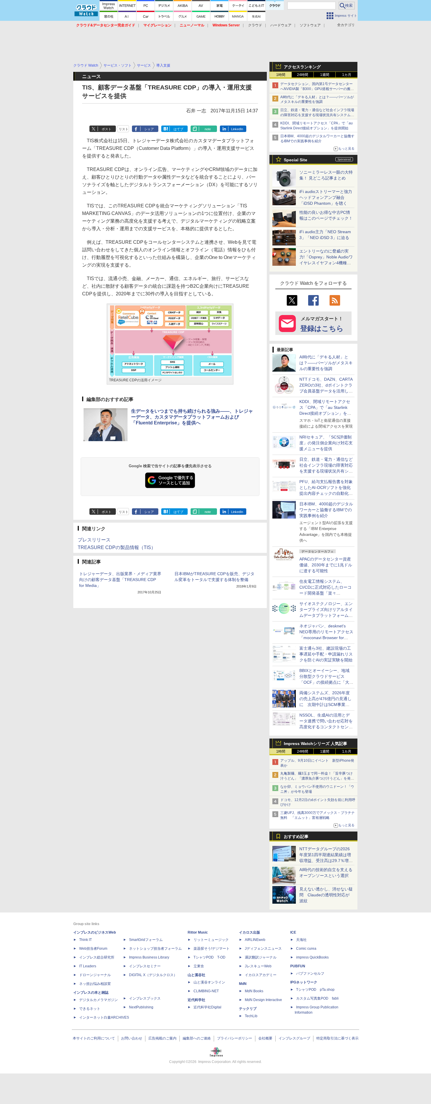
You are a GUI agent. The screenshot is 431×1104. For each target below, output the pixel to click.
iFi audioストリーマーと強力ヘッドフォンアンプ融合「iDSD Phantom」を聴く (325, 197)
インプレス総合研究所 (96, 957)
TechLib (251, 1016)
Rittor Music (198, 932)
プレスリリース (94, 539)
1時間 (280, 75)
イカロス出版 (249, 932)
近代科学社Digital (207, 1007)
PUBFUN (297, 966)
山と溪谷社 (196, 975)
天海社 (301, 940)
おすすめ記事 (296, 836)
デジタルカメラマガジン (98, 1000)
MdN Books (254, 991)
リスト (123, 129)
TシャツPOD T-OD (209, 957)
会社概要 (265, 1038)
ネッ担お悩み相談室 (95, 984)
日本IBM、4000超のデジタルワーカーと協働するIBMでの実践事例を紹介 (326, 510)
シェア (149, 129)
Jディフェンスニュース (263, 948)
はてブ (178, 129)
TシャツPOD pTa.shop (315, 990)
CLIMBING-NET (206, 991)
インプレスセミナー (145, 966)
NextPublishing (141, 1007)
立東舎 (199, 966)
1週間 (324, 75)
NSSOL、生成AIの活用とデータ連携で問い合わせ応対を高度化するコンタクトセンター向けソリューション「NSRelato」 (326, 727)
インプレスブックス (145, 998)
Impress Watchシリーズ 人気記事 (315, 743)
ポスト (106, 129)
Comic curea (306, 948)
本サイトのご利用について (94, 1038)
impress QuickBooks (312, 957)
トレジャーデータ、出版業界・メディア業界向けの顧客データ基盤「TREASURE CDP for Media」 (120, 579)
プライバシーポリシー (234, 1038)
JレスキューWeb (258, 966)
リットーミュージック (211, 940)
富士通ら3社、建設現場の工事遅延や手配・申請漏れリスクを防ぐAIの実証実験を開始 (326, 654)
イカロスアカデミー (260, 975)
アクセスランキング (302, 67)
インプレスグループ (294, 1038)
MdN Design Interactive (263, 1000)
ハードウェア (280, 25)
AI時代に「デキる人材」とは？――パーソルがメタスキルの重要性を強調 (326, 363)
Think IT (85, 940)
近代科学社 (196, 1000)
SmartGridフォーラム (146, 940)
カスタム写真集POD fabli (317, 998)
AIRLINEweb (255, 940)
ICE (293, 932)
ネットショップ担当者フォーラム (155, 948)
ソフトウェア (310, 25)
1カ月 (346, 75)
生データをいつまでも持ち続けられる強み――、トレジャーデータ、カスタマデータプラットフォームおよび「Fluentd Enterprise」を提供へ (192, 417)
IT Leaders (87, 966)
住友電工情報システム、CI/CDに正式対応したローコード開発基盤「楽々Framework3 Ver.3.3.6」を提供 (326, 593)
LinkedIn (237, 129)
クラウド (255, 25)
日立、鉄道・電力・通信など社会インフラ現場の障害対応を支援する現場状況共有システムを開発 (317, 115)
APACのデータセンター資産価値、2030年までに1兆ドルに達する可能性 (325, 565)
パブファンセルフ (310, 973)
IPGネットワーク (303, 982)
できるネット (89, 1009)
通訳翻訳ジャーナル (260, 957)
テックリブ (248, 1009)
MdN (243, 984)
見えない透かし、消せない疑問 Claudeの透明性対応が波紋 (326, 895)
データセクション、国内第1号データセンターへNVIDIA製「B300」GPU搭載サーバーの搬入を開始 (317, 89)
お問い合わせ (131, 1038)
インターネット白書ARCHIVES (104, 1017)
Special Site (295, 160)
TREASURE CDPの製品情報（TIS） (117, 547)
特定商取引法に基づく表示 (337, 1038)
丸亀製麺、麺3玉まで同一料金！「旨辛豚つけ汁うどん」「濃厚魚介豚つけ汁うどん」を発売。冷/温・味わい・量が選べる (316, 778)
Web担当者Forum (93, 948)
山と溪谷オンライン (209, 982)
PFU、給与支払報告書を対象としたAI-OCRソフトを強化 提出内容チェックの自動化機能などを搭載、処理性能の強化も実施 (327, 493)
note (208, 129)
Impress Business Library (149, 957)
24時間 (302, 75)
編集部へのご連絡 (197, 1038)
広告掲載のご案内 (162, 1038)
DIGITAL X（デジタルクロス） (153, 975)
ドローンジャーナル (95, 975)
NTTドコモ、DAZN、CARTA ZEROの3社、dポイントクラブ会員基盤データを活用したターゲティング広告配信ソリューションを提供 (326, 391)
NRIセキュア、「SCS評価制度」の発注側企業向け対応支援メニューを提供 (326, 443)
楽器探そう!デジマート (212, 948)
